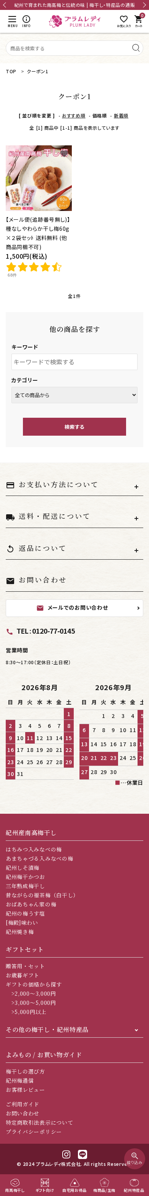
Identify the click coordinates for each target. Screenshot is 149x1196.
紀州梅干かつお (25, 877)
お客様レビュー (25, 1089)
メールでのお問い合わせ (72, 607)
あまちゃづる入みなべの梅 (39, 858)
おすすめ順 (74, 115)
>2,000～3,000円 (31, 993)
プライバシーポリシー (34, 1131)
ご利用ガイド (22, 1104)
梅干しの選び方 (25, 1071)
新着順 (121, 115)
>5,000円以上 (26, 1012)
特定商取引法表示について (39, 1122)
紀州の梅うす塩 (25, 913)
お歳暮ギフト (22, 975)
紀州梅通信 (20, 1080)
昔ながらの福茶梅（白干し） (42, 895)
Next (143, 5)
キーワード (24, 347)
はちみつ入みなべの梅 (34, 849)
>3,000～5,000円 (31, 1002)
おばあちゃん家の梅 (31, 904)
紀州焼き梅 (20, 931)
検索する (74, 426)
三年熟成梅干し (25, 886)
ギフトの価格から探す (34, 984)
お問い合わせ (22, 1113)
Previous (5, 5)
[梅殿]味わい (22, 922)
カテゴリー (24, 380)
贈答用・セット (25, 966)
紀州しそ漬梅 (22, 867)
